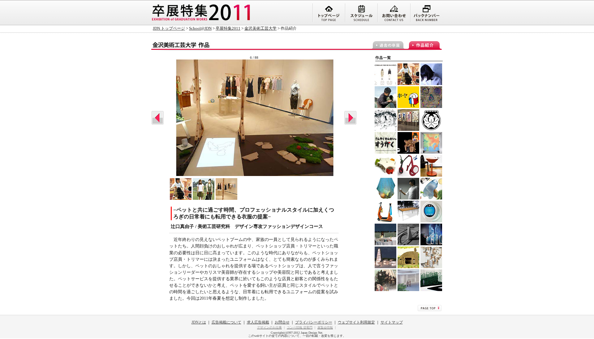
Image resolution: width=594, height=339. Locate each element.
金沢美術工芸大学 (260, 28)
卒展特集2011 (228, 28)
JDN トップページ (169, 28)
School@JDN (200, 28)
